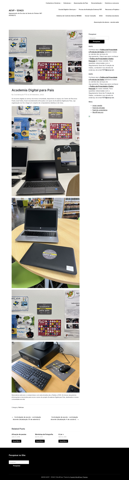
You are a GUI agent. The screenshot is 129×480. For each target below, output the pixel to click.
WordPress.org (97, 112)
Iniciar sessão (97, 105)
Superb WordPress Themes (79, 477)
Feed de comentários (99, 110)
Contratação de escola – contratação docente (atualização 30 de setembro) (27, 418)
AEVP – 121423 (16, 10)
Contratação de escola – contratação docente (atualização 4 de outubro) (64, 418)
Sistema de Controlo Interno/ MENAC (69, 16)
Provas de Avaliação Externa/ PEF (90, 9)
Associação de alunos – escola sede (106, 22)
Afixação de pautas (19, 434)
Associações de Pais (81, 3)
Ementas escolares (112, 16)
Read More (16, 441)
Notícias (21, 407)
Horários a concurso (112, 3)
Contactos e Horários (53, 3)
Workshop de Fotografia (44, 434)
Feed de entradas (98, 108)
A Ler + (61, 434)
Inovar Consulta (90, 16)
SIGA (100, 16)
